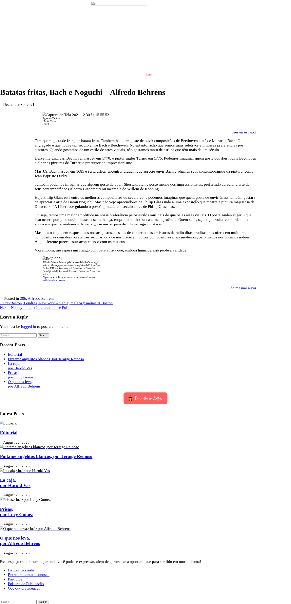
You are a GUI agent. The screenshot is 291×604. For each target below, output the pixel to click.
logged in (28, 326)
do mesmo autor (243, 288)
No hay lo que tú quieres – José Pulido (36, 307)
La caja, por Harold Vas (20, 365)
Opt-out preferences (24, 588)
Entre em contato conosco (28, 574)
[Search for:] (19, 335)
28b (23, 298)
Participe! (16, 579)
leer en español (244, 132)
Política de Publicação (26, 583)
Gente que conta (21, 570)
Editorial (15, 354)
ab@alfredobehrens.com (54, 280)
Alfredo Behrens (41, 298)
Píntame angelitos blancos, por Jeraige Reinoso (46, 359)
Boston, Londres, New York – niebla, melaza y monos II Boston (58, 303)
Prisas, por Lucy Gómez (21, 374)
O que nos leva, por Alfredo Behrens (24, 383)
